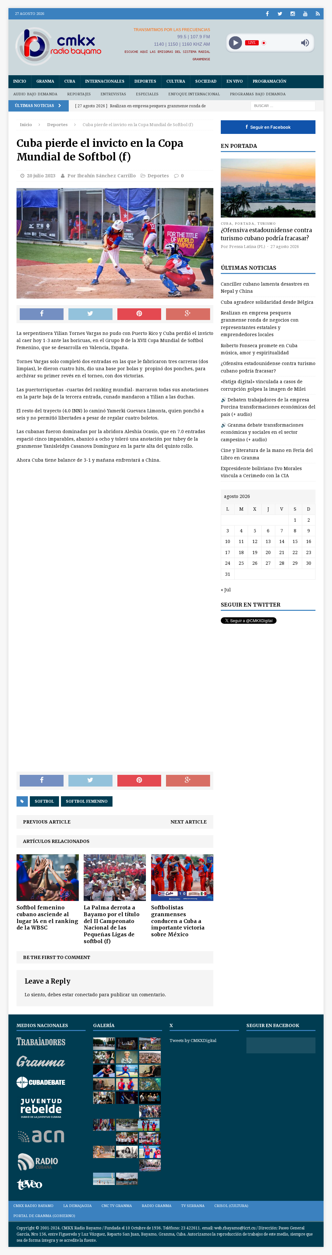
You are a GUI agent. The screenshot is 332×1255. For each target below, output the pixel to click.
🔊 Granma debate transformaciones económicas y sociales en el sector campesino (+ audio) (262, 432)
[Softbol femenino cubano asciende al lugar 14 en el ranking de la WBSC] (48, 897)
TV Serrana (193, 1206)
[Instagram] (292, 13)
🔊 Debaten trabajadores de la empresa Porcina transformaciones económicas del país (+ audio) (268, 407)
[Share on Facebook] (42, 314)
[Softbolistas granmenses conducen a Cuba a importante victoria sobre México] (182, 897)
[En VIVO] (318, 13)
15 (295, 541)
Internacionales (104, 81)
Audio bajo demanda (35, 94)
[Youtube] (305, 13)
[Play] (235, 43)
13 (268, 541)
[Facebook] (267, 13)
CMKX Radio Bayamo (33, 1206)
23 (308, 552)
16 (308, 541)
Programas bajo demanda (258, 94)
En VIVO (235, 81)
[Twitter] (280, 13)
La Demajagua (77, 1206)
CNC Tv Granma (116, 1206)
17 (227, 552)
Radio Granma (157, 1206)
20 (268, 552)
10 (227, 541)
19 (254, 552)
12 (254, 541)
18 (241, 552)
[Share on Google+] (188, 314)
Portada (245, 223)
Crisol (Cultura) (231, 1206)
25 (241, 563)
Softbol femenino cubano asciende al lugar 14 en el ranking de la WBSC (47, 917)
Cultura (175, 81)
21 (281, 552)
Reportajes (79, 94)
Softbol (44, 801)
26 (254, 563)
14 (281, 541)
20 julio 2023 (41, 175)
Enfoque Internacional (194, 94)
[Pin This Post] (139, 314)
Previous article (47, 821)
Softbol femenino (87, 801)
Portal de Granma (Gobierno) (44, 1216)
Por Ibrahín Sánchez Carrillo (101, 175)
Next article (189, 821)
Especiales (147, 94)
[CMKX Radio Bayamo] (58, 46)
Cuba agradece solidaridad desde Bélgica (267, 302)
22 (295, 552)
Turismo (267, 223)
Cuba (69, 81)
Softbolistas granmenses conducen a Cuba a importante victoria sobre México (178, 921)
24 (227, 563)
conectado (86, 994)
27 (268, 563)
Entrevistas (113, 94)
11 (241, 541)
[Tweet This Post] (90, 314)
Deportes (145, 81)
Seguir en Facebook (268, 127)
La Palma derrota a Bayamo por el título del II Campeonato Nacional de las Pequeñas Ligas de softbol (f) (111, 924)
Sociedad (206, 81)
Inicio (19, 81)
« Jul (226, 589)
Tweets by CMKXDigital (193, 1040)
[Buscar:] (283, 105)
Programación (269, 81)
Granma (45, 81)
